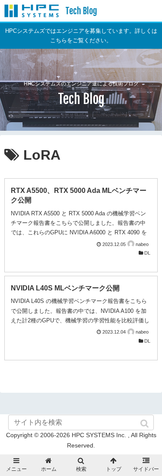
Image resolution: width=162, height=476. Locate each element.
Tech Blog (81, 11)
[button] (145, 424)
